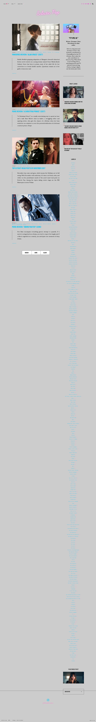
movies (26, 109)
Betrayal (73, 207)
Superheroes (73, 518)
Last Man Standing (73, 357)
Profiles (73, 450)
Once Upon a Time (73, 425)
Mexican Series (73, 378)
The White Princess (73, 577)
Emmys (73, 273)
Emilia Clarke (73, 269)
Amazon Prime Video (73, 174)
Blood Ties (73, 215)
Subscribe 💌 (21, 3)
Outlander (73, 431)
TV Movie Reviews (73, 616)
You (73, 658)
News (73, 419)
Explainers (73, 279)
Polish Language (73, 446)
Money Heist (73, 384)
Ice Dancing (73, 345)
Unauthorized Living (73, 625)
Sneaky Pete (73, 489)
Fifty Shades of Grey (73, 289)
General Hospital (73, 308)
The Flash (73, 544)
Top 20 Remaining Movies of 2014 (73, 594)
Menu (13, 3)
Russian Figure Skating (73, 470)
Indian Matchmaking (73, 347)
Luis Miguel (73, 367)
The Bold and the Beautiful (73, 534)
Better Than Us (73, 209)
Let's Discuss (73, 361)
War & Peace (73, 637)
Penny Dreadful (73, 437)
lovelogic (21, 720)
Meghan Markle (73, 374)
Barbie (73, 188)
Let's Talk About (73, 363)
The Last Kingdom (73, 553)
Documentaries (73, 256)
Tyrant (73, 623)
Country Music (73, 236)
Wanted (73, 635)
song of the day (73, 491)
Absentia (73, 166)
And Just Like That (73, 178)
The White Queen (73, 579)
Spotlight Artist (73, 509)
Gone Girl (73, 320)
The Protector (73, 565)
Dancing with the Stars (73, 240)
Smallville (73, 487)
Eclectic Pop (48, 12)
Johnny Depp (73, 353)
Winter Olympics (73, 647)
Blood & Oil (73, 213)
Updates (74, 629)
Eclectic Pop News (73, 260)
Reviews (49, 52)
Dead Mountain (73, 246)
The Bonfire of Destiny (73, 536)
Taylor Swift (73, 520)
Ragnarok (73, 454)
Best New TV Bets (73, 199)
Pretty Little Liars (73, 448)
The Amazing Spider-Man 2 (73, 528)
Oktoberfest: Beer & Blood (73, 423)
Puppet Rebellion (73, 452)
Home (36, 253)
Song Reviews (73, 495)
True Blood (73, 606)
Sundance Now (73, 516)
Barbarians (73, 186)
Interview (73, 349)
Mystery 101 (73, 409)
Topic (73, 600)
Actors (73, 170)
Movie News (73, 388)
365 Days (73, 162)
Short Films (73, 483)
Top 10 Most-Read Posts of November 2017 (28, 168)
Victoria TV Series (73, 631)
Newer (27, 253)
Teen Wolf (73, 522)
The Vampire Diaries (73, 575)
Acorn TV (73, 168)
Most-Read (73, 386)
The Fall (73, 542)
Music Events (73, 400)
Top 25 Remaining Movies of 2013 (73, 598)
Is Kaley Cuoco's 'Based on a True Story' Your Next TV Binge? (72, 678)
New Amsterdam (73, 417)
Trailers (73, 602)
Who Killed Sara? (73, 645)
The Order (73, 561)
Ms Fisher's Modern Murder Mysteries (73, 396)
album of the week (73, 172)
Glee (73, 314)
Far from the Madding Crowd (73, 283)
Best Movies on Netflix (17, 223)
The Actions (73, 526)
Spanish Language (73, 505)
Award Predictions (73, 182)
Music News (73, 402)
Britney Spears (73, 221)
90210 (73, 164)
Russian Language (73, 472)
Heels (73, 330)
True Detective (73, 610)
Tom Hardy (73, 592)
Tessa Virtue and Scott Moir (73, 524)
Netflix (44, 52)
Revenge (73, 462)
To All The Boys (73, 590)
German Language (73, 312)
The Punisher (73, 567)
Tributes (73, 604)
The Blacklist (73, 532)
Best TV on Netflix (30, 52)
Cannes (73, 225)
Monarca (74, 382)
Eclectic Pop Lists (73, 258)
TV (52, 52)
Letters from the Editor (73, 365)
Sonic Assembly (73, 497)
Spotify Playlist (73, 507)
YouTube (74, 660)
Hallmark (73, 324)
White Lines (73, 643)
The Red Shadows (73, 569)
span (73, 503)
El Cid (73, 267)
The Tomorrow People (73, 571)
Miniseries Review (73, 380)
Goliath (74, 318)
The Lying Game (73, 557)
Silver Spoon (73, 485)
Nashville (73, 413)
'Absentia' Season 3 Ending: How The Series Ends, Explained (73, 102)
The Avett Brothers (73, 530)
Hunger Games (73, 343)
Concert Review (73, 232)
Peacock (74, 435)
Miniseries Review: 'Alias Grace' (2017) (27, 54)
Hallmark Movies (73, 326)
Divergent (73, 254)
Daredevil (73, 242)
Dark (73, 244)
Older (45, 253)
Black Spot (73, 211)
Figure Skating (73, 291)
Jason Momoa (73, 351)
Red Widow (73, 456)
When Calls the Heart (73, 641)
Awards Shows (73, 184)
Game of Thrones (73, 306)
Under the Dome (73, 627)
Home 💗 (5, 3)
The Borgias (73, 538)
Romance (73, 468)
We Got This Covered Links (73, 639)
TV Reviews (57, 52)
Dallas (73, 238)
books (73, 219)
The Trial (73, 573)
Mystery (54, 223)
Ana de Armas (73, 176)
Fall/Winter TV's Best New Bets (73, 281)
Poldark (73, 444)
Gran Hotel (73, 322)
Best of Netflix (21, 52)
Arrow (73, 180)
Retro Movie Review (73, 460)
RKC (73, 466)
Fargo (73, 285)
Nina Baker (73, 421)
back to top (92, 720)
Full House (73, 302)
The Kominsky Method (73, 551)
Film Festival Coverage (73, 293)
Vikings (73, 633)
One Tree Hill (73, 427)
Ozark (73, 433)
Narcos (73, 411)
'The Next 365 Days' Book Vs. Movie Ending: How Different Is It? (73, 127)
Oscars (73, 429)
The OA (73, 559)
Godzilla (73, 316)
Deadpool (73, 250)
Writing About (73, 651)
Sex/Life (73, 481)
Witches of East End (73, 649)
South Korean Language (21, 224)
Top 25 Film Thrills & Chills (73, 596)
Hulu (73, 341)
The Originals (73, 563)
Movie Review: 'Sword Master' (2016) (26, 227)
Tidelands (73, 588)
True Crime (73, 608)
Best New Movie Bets (73, 197)
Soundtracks (73, 499)
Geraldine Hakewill (73, 310)
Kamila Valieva (73, 355)
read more (14, 73)
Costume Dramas (38, 52)
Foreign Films (73, 295)
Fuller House (73, 304)
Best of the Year (73, 203)
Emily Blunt (73, 271)
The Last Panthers (73, 555)
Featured (73, 287)
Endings (73, 275)
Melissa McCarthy (73, 376)
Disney (73, 252)
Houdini (74, 339)
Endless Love (73, 277)
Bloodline (73, 217)
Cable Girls (73, 223)
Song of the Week (73, 493)
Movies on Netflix (33, 109)
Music (73, 398)
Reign (73, 458)
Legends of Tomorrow (73, 359)
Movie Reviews (21, 109)
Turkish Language (73, 612)
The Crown (73, 540)
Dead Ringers (73, 248)
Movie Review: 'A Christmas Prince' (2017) (28, 111)
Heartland (73, 328)
